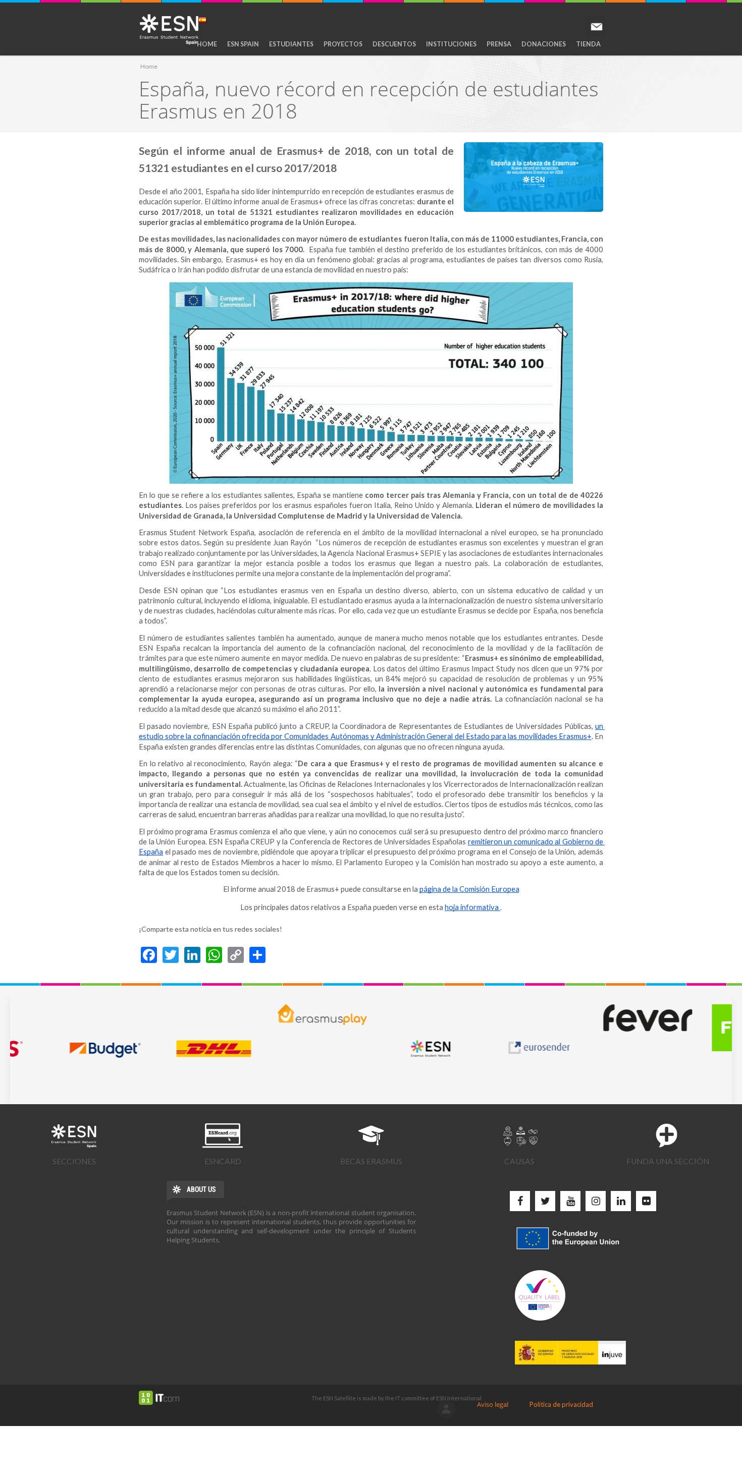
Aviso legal (492, 1404)
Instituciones (451, 44)
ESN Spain (243, 44)
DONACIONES (543, 44)
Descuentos (394, 44)
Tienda (588, 44)
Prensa (499, 44)
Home (207, 44)
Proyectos (343, 44)
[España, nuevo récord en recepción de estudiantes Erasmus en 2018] (533, 177)
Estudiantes (291, 44)
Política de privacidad (561, 1404)
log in (446, 1409)
